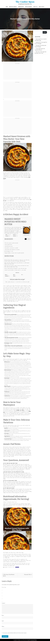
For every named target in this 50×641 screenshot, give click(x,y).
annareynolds (5, 567)
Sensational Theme (34, 639)
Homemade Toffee (27, 574)
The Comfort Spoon (25, 2)
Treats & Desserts (28, 6)
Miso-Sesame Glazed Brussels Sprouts (8, 575)
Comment (3, 603)
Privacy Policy (41, 6)
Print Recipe (26, 235)
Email (3, 620)
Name (3, 615)
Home (7, 6)
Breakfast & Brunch (13, 6)
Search (45, 32)
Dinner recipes (21, 6)
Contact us (35, 6)
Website (3, 626)
